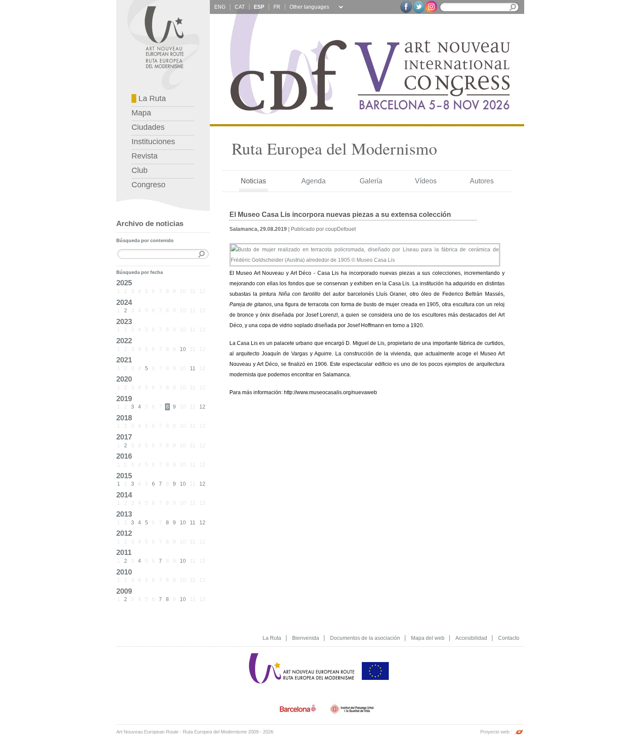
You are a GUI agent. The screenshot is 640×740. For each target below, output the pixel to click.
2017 (124, 437)
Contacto (508, 638)
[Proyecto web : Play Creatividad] (518, 727)
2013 (124, 514)
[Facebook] (406, 7)
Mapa (141, 112)
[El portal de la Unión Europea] (375, 649)
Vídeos (426, 181)
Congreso (148, 184)
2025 (124, 283)
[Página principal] (302, 649)
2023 (124, 321)
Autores (482, 181)
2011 (123, 552)
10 (183, 349)
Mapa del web (428, 638)
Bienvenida (305, 638)
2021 (124, 360)
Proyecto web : (496, 731)
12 (202, 407)
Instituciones (153, 141)
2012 (124, 533)
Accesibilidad (471, 638)
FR (276, 7)
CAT (240, 7)
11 (192, 368)
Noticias (253, 181)
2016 (124, 456)
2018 (124, 418)
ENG (220, 7)
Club (139, 170)
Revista (144, 156)
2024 (124, 302)
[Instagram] (431, 6)
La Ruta (151, 98)
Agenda (313, 181)
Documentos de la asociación (365, 638)
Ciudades (148, 127)
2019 (124, 398)
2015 (124, 476)
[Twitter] (418, 7)
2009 (124, 591)
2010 (124, 572)
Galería (371, 181)
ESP (259, 7)
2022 (124, 341)
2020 (124, 379)
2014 (124, 495)
